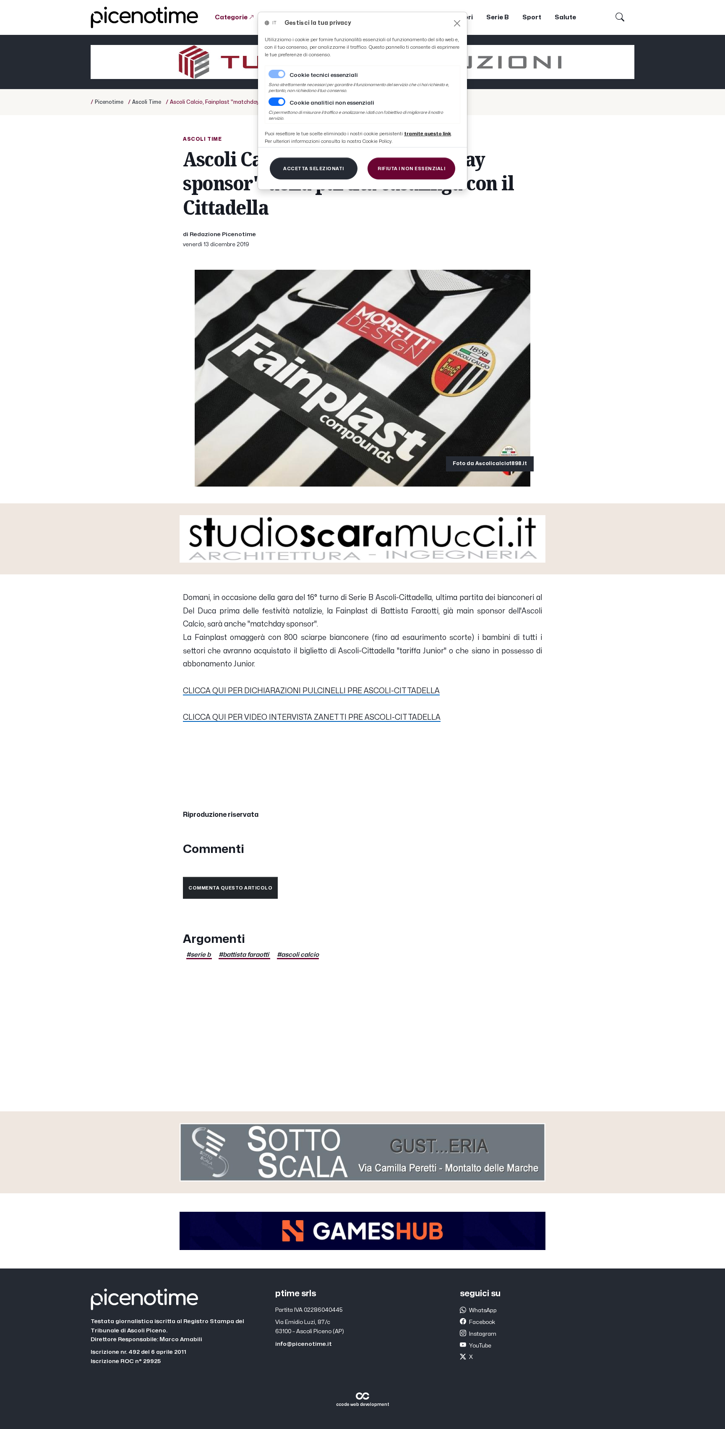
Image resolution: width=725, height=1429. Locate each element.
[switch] (277, 101)
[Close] (457, 23)
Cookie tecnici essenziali (323, 75)
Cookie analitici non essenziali (331, 102)
